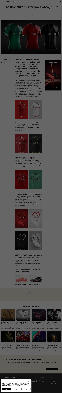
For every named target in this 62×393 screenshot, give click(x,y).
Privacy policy (28, 381)
